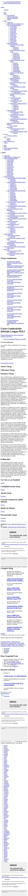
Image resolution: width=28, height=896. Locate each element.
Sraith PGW (16, 56)
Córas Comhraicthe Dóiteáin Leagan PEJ (14, 588)
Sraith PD (15, 133)
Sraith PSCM (16, 77)
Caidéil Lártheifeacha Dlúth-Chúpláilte (16, 178)
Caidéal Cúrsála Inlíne (15, 98)
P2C (14, 96)
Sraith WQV (16, 117)
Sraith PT (15, 102)
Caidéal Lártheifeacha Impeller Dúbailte (16, 218)
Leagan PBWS (13, 126)
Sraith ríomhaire (17, 92)
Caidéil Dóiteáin (10, 644)
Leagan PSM (13, 40)
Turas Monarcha (11, 15)
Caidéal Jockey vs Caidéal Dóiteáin (15, 676)
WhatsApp (6, 696)
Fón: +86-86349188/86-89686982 (12, 2)
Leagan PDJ (13, 30)
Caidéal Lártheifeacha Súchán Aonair (16, 182)
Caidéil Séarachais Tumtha (16, 112)
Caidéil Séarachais (11, 110)
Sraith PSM (16, 68)
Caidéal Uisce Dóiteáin (17, 646)
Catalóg (9, 19)
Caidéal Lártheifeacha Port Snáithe (18, 91)
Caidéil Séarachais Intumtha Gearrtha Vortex (17, 115)
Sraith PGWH (16, 58)
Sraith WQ (15, 113)
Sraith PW (15, 89)
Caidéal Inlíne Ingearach (16, 100)
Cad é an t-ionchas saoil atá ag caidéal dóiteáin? (13, 684)
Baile (5, 12)
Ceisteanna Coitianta (12, 135)
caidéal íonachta (12, 643)
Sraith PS (15, 63)
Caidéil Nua (10, 22)
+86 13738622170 (13, 666)
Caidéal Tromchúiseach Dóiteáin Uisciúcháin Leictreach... (14, 629)
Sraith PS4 (15, 65)
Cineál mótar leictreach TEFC (17, 128)
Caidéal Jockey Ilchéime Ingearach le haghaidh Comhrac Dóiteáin (15, 266)
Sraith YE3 (16, 130)
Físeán (8, 140)
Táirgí (5, 21)
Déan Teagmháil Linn (9, 141)
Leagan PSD (13, 29)
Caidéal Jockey (4, 643)
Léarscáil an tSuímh (5, 641)
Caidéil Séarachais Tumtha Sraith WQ (17, 527)
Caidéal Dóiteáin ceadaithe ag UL (15, 23)
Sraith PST (15, 47)
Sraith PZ (15, 85)
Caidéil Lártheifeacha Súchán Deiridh (16, 190)
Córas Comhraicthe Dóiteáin (14, 25)
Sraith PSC (16, 75)
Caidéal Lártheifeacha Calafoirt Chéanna (17, 213)
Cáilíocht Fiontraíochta (12, 18)
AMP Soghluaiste (15, 641)
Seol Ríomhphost (5, 693)
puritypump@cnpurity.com (17, 663)
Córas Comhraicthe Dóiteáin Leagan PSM (14, 598)
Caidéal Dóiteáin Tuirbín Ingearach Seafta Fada (15, 607)
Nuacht (8, 138)
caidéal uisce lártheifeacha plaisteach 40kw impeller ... (15, 579)
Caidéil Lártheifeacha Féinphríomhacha (15, 79)
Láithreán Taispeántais (12, 16)
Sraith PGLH (16, 54)
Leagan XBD (13, 36)
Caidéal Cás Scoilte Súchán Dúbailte (16, 202)
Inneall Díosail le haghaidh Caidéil (18, 131)
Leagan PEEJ (13, 28)
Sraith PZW (16, 121)
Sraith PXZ (16, 81)
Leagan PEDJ (13, 26)
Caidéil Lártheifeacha (12, 43)
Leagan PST (13, 37)
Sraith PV (15, 105)
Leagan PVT (13, 42)
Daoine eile (9, 127)
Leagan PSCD (13, 33)
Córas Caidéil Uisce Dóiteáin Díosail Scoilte (14, 616)
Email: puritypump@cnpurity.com (12, 3)
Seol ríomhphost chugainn (7, 363)
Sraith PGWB (16, 57)
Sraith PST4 (13, 39)
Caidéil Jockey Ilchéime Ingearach (18, 103)
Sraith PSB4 (16, 67)
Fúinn (5, 14)
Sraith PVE (16, 109)
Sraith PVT (16, 107)
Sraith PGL (16, 53)
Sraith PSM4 (16, 70)
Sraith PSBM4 (16, 71)
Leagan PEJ (13, 32)
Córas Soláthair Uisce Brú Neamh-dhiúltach (14, 246)
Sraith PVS (16, 106)
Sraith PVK (13, 35)
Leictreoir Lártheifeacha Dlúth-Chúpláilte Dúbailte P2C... (14, 276)
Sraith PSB (16, 64)
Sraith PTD (16, 99)
